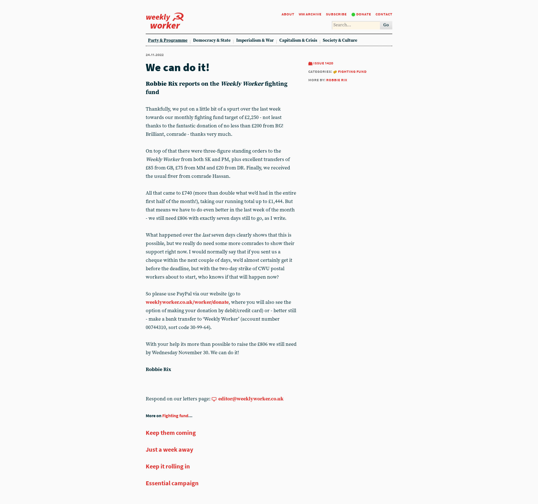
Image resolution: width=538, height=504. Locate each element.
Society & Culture (340, 40)
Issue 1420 (323, 63)
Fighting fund (352, 71)
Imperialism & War (255, 40)
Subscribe (336, 14)
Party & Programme (167, 40)
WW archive (310, 14)
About (288, 14)
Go (386, 25)
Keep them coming (171, 433)
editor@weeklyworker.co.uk (251, 399)
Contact (383, 14)
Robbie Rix (336, 79)
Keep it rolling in (168, 466)
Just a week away (169, 449)
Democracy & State (212, 40)
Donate (363, 14)
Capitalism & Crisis (298, 40)
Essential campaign (172, 483)
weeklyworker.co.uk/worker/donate (187, 302)
